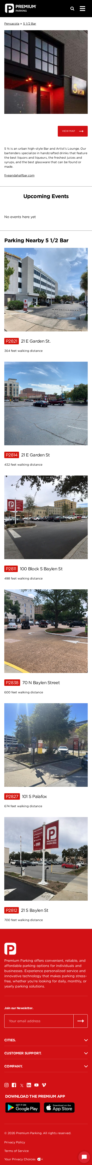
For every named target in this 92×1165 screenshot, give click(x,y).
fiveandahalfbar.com (19, 175)
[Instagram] (6, 1085)
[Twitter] (21, 1085)
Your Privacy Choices (20, 1159)
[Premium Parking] (10, 949)
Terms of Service (16, 1151)
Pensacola (11, 23)
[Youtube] (36, 1085)
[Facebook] (14, 1085)
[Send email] (80, 1021)
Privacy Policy (14, 1142)
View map (68, 130)
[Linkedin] (29, 1085)
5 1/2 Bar (29, 23)
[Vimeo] (44, 1085)
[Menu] (82, 8)
